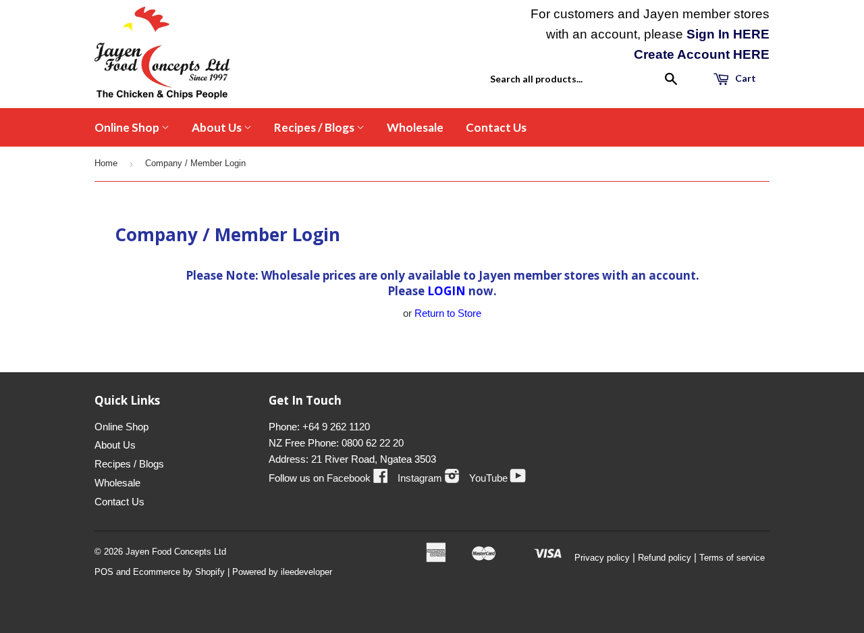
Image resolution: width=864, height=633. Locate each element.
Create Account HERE (702, 54)
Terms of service (732, 558)
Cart (744, 78)
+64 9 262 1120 (336, 426)
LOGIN (446, 291)
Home (105, 163)
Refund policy (664, 558)
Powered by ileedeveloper (282, 572)
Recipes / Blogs (315, 127)
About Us (218, 127)
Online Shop (127, 127)
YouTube (497, 478)
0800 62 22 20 (373, 443)
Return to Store (447, 313)
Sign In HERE (728, 34)
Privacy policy (602, 558)
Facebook (357, 478)
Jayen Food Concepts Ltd (176, 552)
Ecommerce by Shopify (179, 572)
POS (103, 572)
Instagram (429, 478)
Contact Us (496, 127)
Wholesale (415, 127)
